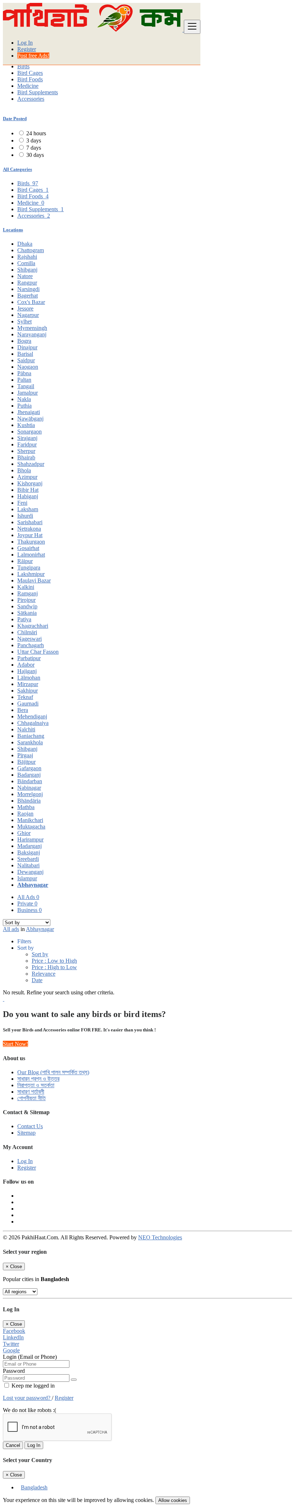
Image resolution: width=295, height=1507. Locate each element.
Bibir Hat (27, 490)
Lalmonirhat (31, 554)
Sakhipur (27, 690)
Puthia (24, 406)
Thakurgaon (31, 542)
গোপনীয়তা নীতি (31, 1098)
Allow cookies (172, 1500)
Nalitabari (28, 865)
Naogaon (27, 367)
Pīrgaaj (25, 755)
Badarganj (29, 775)
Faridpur (27, 444)
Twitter (11, 1344)
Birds (23, 66)
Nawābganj (30, 419)
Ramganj (27, 593)
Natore (25, 276)
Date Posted (15, 118)
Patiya (24, 619)
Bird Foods (30, 79)
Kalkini (25, 587)
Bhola (24, 470)
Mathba (26, 807)
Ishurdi (25, 516)
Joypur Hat (29, 535)
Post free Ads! (33, 56)
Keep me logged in (32, 1386)
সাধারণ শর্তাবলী (30, 1092)
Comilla (26, 263)
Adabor (26, 665)
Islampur (27, 878)
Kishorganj (29, 483)
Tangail (25, 386)
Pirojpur (26, 600)
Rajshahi (27, 257)
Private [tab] (27, 903)
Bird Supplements (37, 92)
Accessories (30, 99)
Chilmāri (27, 632)
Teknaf (25, 697)
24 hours (36, 133)
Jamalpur (27, 393)
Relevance (43, 974)
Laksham (27, 509)
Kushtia (26, 425)
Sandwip (27, 606)
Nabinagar (29, 788)
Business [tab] (29, 910)
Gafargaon (29, 768)
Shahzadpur (30, 464)
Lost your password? (27, 1398)
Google (11, 1350)
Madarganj (29, 846)
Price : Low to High (54, 961)
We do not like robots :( (29, 1410)
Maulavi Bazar (34, 580)
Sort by (40, 954)
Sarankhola (30, 742)
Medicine (27, 86)
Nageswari (29, 639)
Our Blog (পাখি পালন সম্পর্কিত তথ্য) (53, 1072)
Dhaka (24, 244)
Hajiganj (27, 671)
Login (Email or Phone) (30, 1357)
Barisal (25, 354)
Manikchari (30, 820)
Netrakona (29, 529)
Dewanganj (30, 872)
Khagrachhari (32, 626)
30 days (35, 155)
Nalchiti (26, 729)
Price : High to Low (54, 967)
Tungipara (28, 567)
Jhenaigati (28, 412)
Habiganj (27, 496)
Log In (25, 43)
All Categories (17, 169)
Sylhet (24, 321)
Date (37, 980)
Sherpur (26, 451)
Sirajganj (27, 438)
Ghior (24, 833)
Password (14, 1371)
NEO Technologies (160, 1237)
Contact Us (30, 1126)
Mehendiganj (32, 716)
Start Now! (15, 1044)
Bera (22, 710)
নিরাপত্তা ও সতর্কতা (35, 1085)
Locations (13, 229)
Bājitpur (26, 762)
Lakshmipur (31, 574)
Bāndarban (29, 781)
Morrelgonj (30, 794)
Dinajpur (27, 347)
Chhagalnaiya (33, 723)
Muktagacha (31, 826)
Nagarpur (28, 315)
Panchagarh (30, 645)
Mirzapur (27, 684)
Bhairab (26, 457)
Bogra (24, 341)
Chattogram (30, 250)
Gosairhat (28, 548)
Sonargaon (29, 431)
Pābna (24, 373)
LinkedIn (13, 1337)
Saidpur (26, 360)
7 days (33, 148)
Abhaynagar (32, 885)
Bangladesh (34, 1487)
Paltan (24, 380)
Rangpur (27, 283)
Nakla (24, 399)
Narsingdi (28, 289)
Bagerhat (27, 295)
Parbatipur (29, 658)
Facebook (14, 1331)
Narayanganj (31, 334)
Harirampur (30, 839)
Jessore (25, 308)
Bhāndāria (29, 801)
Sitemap (26, 1133)
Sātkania (27, 613)
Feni (22, 503)
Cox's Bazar (31, 302)
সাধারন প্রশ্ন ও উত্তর (38, 1079)
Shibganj (27, 270)
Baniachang (30, 736)
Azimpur (27, 477)
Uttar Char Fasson (38, 652)
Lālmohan (28, 678)
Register (26, 49)
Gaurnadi (27, 703)
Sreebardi (28, 859)
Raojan (25, 814)
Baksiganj (28, 852)
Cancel (13, 1445)
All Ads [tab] (28, 897)
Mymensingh (32, 328)
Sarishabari (29, 522)
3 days (33, 140)
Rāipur (25, 561)
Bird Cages (30, 73)
